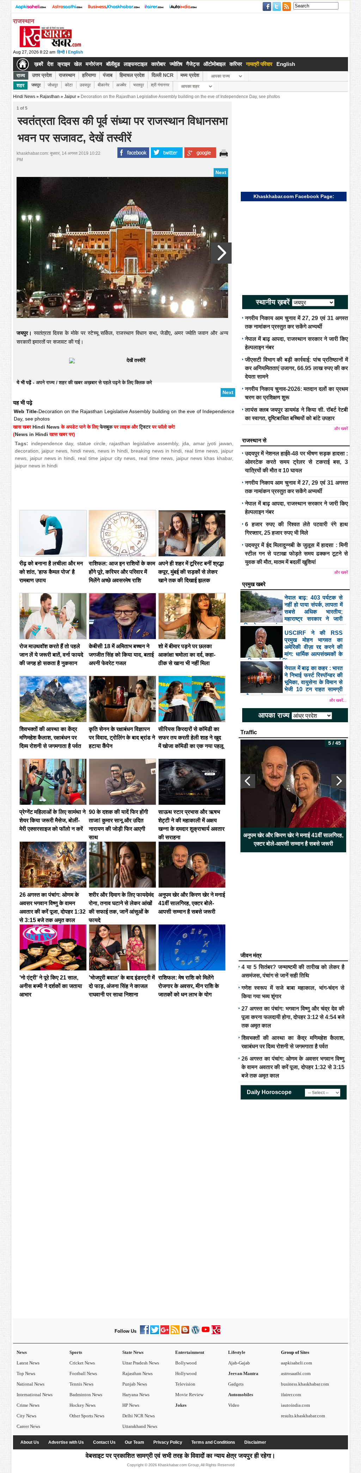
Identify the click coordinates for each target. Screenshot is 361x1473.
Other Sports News (86, 1415)
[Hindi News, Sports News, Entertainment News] (22, 64)
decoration (26, 451)
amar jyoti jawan (212, 443)
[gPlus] (164, 1332)
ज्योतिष (176, 64)
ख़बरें (38, 64)
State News (132, 1352)
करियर (236, 64)
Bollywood (186, 1362)
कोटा (69, 84)
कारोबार (158, 64)
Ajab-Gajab (239, 1362)
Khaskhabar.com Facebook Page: (293, 196)
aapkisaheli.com (296, 1362)
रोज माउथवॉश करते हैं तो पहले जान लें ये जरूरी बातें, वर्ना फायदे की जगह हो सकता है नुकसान (51, 654)
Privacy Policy (167, 1442)
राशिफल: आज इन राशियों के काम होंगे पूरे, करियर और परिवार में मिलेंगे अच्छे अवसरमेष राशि (122, 571)
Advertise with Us (66, 1442)
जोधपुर (53, 84)
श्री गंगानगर (160, 84)
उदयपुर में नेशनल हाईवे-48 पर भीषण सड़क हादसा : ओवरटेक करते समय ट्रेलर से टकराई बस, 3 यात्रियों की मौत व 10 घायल (296, 461)
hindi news (82, 451)
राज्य (21, 75)
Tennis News (81, 1384)
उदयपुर (85, 84)
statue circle (91, 443)
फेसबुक (106, 427)
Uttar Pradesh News (140, 1362)
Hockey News (82, 1405)
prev (247, 781)
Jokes (180, 1405)
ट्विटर (145, 427)
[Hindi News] (50, 45)
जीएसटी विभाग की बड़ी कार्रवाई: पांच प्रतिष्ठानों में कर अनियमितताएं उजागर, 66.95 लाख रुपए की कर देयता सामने (296, 368)
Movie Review (189, 1394)
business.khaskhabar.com (305, 1384)
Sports (75, 1352)
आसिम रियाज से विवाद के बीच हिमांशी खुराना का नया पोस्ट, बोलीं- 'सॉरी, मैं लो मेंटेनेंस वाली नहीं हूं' (293, 839)
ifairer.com (291, 1394)
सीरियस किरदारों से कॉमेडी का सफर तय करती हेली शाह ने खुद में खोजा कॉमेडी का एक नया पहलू (191, 737)
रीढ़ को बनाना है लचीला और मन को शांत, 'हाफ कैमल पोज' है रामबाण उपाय (51, 571)
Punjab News (134, 1384)
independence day (52, 443)
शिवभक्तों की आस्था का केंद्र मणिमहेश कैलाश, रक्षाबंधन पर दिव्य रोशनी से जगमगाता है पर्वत (50, 737)
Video (233, 1405)
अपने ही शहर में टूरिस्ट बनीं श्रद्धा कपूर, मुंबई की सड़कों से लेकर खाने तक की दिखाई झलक (191, 571)
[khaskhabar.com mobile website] (216, 1332)
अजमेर (121, 84)
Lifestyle (236, 1352)
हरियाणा (89, 75)
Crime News (28, 1405)
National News (30, 1384)
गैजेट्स (193, 64)
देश (50, 64)
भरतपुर (138, 84)
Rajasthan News (137, 1373)
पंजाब (107, 75)
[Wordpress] (195, 1332)
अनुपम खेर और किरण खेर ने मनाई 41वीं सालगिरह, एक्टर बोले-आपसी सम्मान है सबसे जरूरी (191, 903)
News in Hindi (31, 434)
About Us (29, 1442)
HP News (130, 1405)
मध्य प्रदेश (189, 75)
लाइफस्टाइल (135, 64)
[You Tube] (205, 1332)
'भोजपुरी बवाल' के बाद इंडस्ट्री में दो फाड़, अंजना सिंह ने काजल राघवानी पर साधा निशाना (122, 986)
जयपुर (36, 84)
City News (26, 1415)
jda (185, 443)
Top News (26, 1373)
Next (220, 172)
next (338, 781)
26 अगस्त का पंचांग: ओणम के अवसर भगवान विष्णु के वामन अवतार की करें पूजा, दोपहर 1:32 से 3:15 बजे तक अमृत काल (292, 1067)
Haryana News (135, 1394)
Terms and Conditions (213, 1442)
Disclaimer (255, 1442)
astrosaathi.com (296, 1373)
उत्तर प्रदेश (42, 75)
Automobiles (240, 1394)
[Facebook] (144, 1332)
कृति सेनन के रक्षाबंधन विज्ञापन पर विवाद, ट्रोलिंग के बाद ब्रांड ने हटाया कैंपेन (122, 737)
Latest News (28, 1362)
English (75, 52)
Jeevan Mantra (243, 1373)
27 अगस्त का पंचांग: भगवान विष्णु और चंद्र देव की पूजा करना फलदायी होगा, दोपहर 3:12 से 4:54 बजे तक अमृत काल (292, 1017)
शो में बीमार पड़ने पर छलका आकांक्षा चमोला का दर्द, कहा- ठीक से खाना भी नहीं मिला (186, 654)
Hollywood (186, 1373)
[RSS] (175, 1332)
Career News (28, 1426)
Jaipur (70, 96)
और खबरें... (337, 700)
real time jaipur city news (106, 458)
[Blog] (185, 1332)
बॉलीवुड (113, 64)
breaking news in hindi (156, 451)
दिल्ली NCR (162, 75)
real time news (201, 451)
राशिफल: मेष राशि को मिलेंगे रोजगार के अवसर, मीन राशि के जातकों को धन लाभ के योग (188, 986)
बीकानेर (103, 84)
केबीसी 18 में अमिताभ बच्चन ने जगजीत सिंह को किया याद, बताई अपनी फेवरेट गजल (121, 654)
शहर (20, 85)
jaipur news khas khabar (204, 458)
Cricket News (82, 1362)
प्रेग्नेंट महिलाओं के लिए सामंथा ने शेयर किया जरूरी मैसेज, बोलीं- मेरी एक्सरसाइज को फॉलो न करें (52, 820)
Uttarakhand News (139, 1426)
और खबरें (341, 428)
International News (35, 1394)
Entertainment (189, 1352)
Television (185, 1384)
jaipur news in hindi (52, 458)
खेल (78, 64)
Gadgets (236, 1384)
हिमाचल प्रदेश (132, 75)
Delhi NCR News (138, 1415)
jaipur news (54, 451)
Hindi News (24, 96)
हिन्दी (61, 52)
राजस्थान (67, 75)
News (22, 1352)
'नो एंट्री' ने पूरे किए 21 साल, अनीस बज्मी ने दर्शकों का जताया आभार (50, 986)
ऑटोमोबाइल (214, 64)
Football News (83, 1373)
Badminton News (85, 1394)
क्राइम (63, 64)
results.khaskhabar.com (303, 1415)
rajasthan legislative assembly (143, 443)
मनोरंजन (94, 64)
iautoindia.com (295, 1405)
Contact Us (104, 1442)
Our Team (134, 1442)
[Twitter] (154, 1332)
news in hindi (112, 451)
